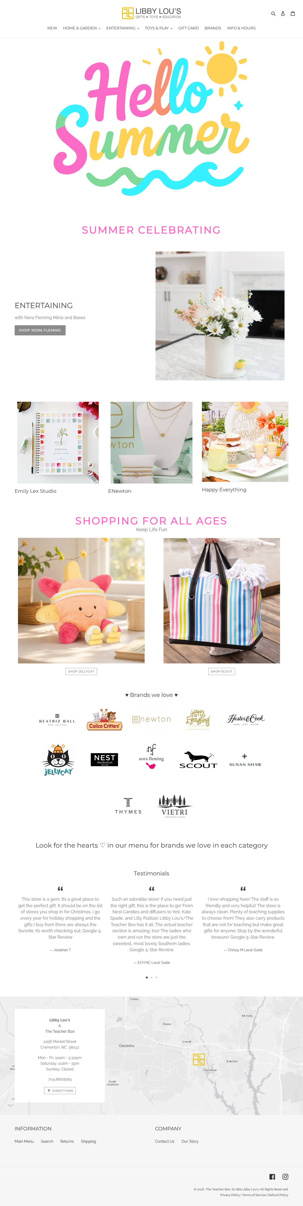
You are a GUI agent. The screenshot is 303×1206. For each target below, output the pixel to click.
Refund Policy (278, 1195)
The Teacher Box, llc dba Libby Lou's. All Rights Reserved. (247, 1189)
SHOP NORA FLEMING (40, 330)
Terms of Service (254, 1195)
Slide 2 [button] (151, 977)
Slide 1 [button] (146, 977)
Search (47, 1141)
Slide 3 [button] (156, 977)
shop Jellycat (81, 671)
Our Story (190, 1141)
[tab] (146, 977)
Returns (67, 1141)
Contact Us (164, 1141)
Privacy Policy (230, 1195)
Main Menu (24, 1141)
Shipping (88, 1141)
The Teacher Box (60, 1031)
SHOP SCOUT (222, 671)
